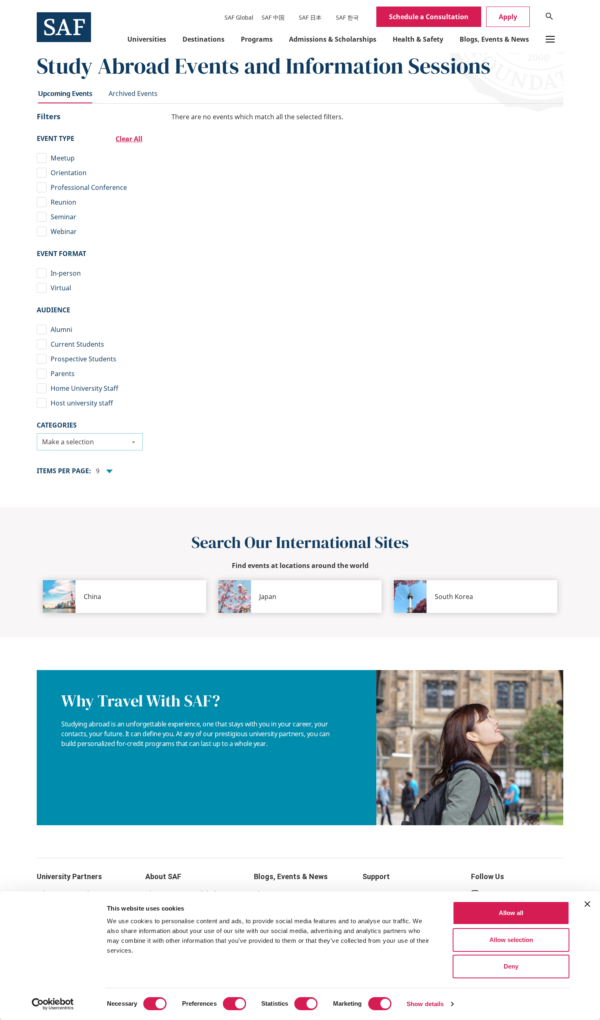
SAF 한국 (347, 17)
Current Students (77, 344)
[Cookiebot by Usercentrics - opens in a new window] (53, 1004)
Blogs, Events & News (494, 39)
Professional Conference (89, 187)
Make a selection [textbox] (68, 441)
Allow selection (511, 939)
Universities (146, 39)
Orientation (69, 172)
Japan (267, 596)
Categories (57, 425)
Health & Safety (418, 39)
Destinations (203, 39)
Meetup (63, 158)
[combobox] (90, 441)
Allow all (511, 912)
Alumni (61, 329)
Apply (508, 16)
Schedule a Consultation (429, 16)
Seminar (63, 216)
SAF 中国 (273, 17)
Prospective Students (83, 358)
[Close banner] (587, 904)
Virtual (61, 287)
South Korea (454, 596)
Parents (63, 373)
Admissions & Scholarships (332, 39)
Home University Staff (84, 388)
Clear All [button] (129, 138)
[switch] (234, 1003)
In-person (66, 273)
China (92, 596)
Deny (511, 966)
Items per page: (64, 470)
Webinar (64, 231)
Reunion (63, 202)
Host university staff (82, 403)
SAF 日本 (310, 17)
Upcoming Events (65, 93)
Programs (257, 39)
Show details (425, 1003)
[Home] (64, 26)
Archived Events (133, 93)
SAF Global (238, 17)
